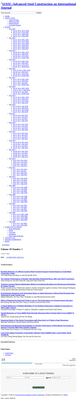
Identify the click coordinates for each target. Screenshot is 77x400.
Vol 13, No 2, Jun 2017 (20, 119)
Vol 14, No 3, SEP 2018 (20, 108)
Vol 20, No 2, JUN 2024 (20, 56)
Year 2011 (12, 167)
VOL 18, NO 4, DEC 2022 (21, 70)
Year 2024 (12, 50)
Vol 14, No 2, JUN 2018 (20, 110)
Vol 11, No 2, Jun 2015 (20, 137)
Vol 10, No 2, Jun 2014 (20, 146)
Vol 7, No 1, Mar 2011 (20, 175)
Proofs (11, 230)
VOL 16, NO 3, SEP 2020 (21, 90)
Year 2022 (12, 68)
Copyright (12, 232)
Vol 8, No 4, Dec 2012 (20, 160)
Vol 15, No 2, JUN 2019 (20, 101)
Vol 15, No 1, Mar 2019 (20, 103)
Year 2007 (12, 203)
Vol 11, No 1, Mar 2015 (20, 139)
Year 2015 (12, 131)
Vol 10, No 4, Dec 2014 (20, 142)
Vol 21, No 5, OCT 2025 (21, 41)
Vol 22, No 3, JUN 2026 (20, 32)
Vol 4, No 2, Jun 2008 (20, 200)
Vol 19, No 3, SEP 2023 (20, 63)
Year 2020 (12, 86)
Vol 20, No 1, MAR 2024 (21, 58)
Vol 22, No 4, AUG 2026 (21, 31)
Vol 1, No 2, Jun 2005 (20, 223)
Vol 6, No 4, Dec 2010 (20, 178)
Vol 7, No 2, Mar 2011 (20, 173)
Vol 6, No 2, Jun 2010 (20, 182)
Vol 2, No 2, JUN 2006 (20, 218)
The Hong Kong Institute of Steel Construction (30, 395)
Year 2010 (12, 176)
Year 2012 (12, 158)
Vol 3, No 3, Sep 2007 (20, 207)
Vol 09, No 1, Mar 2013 (20, 157)
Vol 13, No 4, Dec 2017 (20, 115)
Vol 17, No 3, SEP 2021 (20, 81)
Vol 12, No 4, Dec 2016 (20, 124)
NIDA (66, 395)
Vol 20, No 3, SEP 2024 (20, 54)
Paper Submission (14, 229)
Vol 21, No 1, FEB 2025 (20, 49)
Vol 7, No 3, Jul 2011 (19, 171)
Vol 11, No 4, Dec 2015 (20, 133)
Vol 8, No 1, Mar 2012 (20, 166)
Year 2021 (12, 77)
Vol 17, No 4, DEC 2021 (21, 79)
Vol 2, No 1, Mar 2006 (20, 220)
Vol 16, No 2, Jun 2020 (20, 92)
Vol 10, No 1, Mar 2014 (20, 148)
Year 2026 (12, 29)
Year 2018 (12, 104)
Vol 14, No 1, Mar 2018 (20, 112)
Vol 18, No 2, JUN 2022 (20, 74)
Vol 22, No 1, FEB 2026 (20, 36)
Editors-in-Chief (14, 22)
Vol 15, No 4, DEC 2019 (21, 97)
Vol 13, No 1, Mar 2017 (20, 121)
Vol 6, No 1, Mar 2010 (20, 184)
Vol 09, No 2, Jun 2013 (20, 155)
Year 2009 (12, 185)
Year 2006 (12, 212)
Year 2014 (12, 140)
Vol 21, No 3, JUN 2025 (20, 45)
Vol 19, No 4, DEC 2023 (21, 61)
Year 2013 (12, 149)
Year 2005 (12, 221)
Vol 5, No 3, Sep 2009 (20, 189)
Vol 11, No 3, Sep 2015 (20, 135)
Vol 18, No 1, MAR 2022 (21, 76)
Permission (12, 234)
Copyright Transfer (15, 25)
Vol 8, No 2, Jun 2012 (20, 164)
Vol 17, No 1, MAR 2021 (21, 85)
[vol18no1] (6, 245)
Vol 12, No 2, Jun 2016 (20, 128)
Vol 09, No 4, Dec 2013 (20, 151)
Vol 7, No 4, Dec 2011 (20, 169)
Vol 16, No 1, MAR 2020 (21, 94)
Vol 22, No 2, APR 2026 (21, 34)
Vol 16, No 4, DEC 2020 (21, 88)
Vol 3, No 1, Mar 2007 (20, 211)
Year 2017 (12, 113)
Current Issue (9, 353)
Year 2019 (12, 95)
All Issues (8, 355)
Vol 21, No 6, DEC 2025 (21, 40)
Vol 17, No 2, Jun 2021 (20, 83)
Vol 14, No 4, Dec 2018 (20, 106)
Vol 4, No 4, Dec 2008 (20, 196)
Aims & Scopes (14, 20)
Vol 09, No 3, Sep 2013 (20, 153)
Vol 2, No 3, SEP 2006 (20, 216)
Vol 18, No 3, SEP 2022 (20, 72)
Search (39, 13)
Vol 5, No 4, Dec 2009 (20, 187)
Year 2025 (12, 38)
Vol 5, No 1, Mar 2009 (20, 193)
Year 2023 (12, 59)
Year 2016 (12, 122)
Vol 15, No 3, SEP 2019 (20, 99)
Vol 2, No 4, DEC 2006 (20, 214)
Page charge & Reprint (16, 236)
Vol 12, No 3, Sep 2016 (20, 126)
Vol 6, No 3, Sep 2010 (20, 180)
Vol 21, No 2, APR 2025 (21, 47)
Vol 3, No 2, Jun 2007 (20, 209)
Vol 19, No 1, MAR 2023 (21, 67)
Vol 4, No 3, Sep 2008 (20, 198)
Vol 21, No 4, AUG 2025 (21, 43)
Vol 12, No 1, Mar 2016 (20, 130)
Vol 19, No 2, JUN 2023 (20, 65)
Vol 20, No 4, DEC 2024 (21, 52)
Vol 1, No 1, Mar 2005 (20, 225)
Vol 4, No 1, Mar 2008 (20, 202)
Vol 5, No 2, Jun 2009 (20, 191)
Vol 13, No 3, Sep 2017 (20, 117)
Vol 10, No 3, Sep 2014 (20, 144)
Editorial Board (14, 23)
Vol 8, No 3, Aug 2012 (20, 162)
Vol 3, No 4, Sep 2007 (20, 205)
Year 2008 (12, 194)
